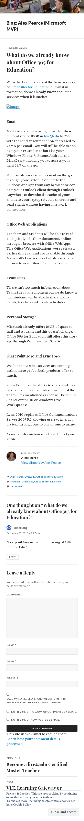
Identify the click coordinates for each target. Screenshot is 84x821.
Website (13, 677)
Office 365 (27, 481)
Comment (14, 594)
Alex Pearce (16, 476)
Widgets (76, 30)
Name (11, 645)
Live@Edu (29, 476)
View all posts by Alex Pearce (41, 462)
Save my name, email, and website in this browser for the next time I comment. (36, 700)
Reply (12, 557)
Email (11, 661)
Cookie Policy (22, 804)
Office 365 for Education (30, 87)
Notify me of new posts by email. (35, 719)
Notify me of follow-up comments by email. (44, 711)
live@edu (51, 136)
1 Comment (16, 486)
